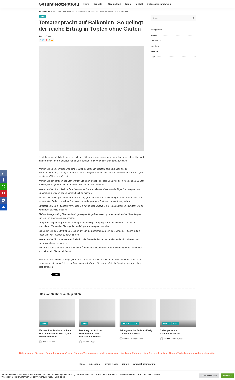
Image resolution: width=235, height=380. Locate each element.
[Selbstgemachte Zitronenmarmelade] (178, 313)
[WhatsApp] (3, 186)
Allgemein (155, 35)
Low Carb (155, 46)
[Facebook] (3, 179)
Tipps (42, 16)
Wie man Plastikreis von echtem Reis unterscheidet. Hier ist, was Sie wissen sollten (55, 333)
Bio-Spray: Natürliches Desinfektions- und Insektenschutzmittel (91, 333)
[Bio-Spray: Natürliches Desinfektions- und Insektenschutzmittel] (97, 313)
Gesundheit (155, 41)
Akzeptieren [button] (227, 376)
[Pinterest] (3, 193)
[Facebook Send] (3, 200)
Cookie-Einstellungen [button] (209, 376)
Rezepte (154, 51)
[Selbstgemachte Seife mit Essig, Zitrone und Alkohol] (138, 313)
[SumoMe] (3, 207)
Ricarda (41, 36)
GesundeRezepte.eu (59, 4)
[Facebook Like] (3, 173)
